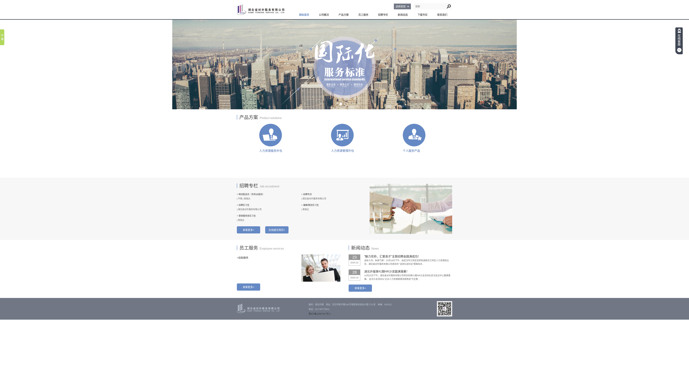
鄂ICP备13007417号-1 (320, 314)
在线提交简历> (277, 229)
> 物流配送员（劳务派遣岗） (250, 194)
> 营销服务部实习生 (246, 216)
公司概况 (324, 14)
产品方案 (344, 14)
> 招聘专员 (306, 194)
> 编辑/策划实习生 (310, 205)
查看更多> (248, 229)
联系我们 (442, 14)
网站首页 (304, 14)
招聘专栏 (383, 14)
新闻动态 (403, 14)
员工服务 (363, 14)
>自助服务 (242, 257)
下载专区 (423, 14)
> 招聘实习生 (243, 205)
